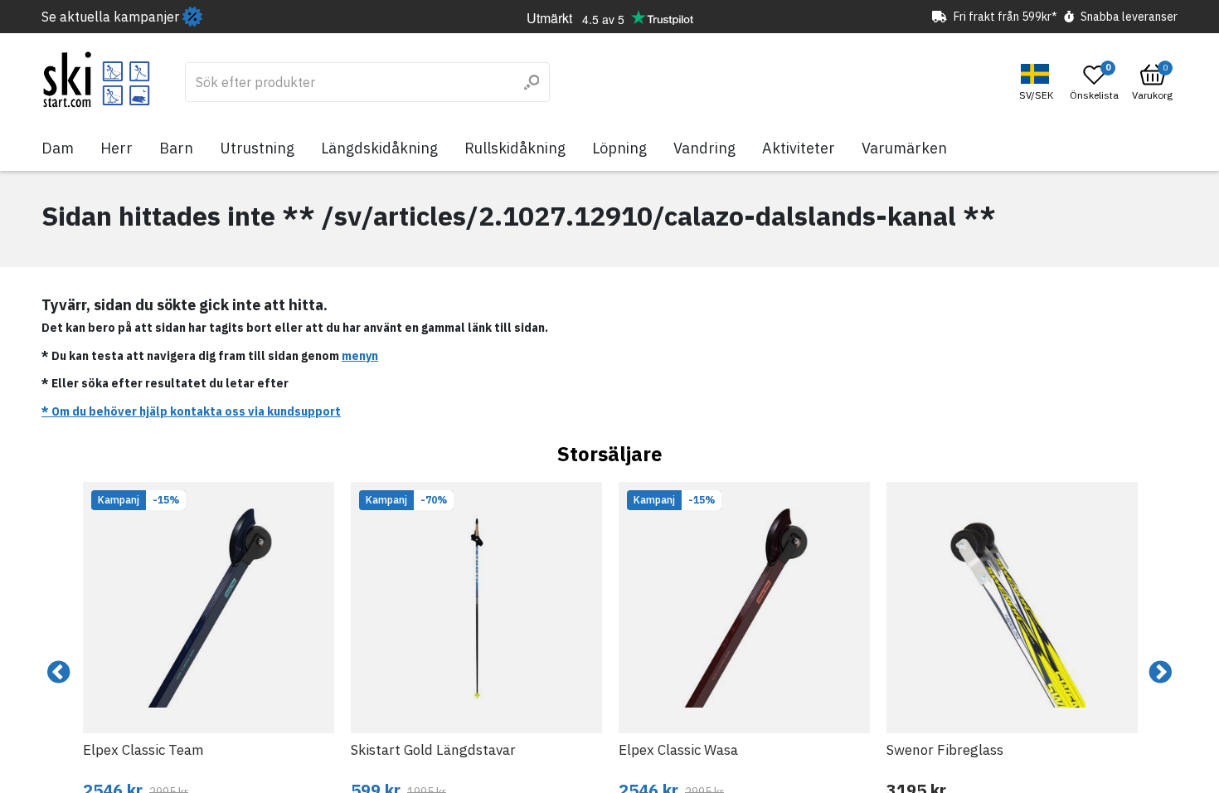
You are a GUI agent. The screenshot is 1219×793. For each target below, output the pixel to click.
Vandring (704, 148)
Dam (57, 148)
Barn (176, 148)
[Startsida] (96, 79)
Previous (59, 672)
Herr (116, 148)
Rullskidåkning (515, 148)
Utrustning (257, 148)
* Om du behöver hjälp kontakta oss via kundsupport (191, 411)
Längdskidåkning (379, 148)
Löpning (619, 148)
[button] (1038, 82)
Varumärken (904, 148)
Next (1160, 672)
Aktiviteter (798, 148)
